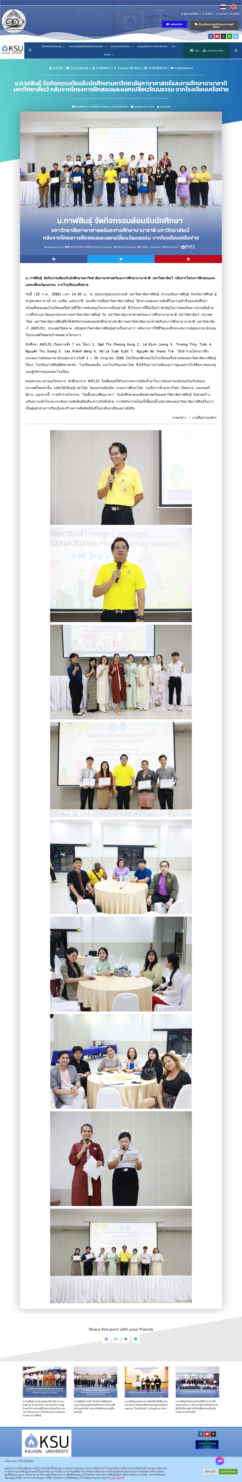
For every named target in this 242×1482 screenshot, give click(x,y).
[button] (174, 24)
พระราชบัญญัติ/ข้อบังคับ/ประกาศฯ (86, 46)
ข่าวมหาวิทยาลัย (119, 107)
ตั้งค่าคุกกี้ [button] (210, 1471)
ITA (173, 46)
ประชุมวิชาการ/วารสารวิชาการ (152, 46)
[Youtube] (217, 36)
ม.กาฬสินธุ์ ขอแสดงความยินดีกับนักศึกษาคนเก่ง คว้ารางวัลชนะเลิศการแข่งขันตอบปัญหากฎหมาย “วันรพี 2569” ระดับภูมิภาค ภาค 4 (146, 1405)
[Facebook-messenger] (235, 36)
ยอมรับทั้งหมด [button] (228, 1471)
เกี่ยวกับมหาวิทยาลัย (51, 46)
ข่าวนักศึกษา (81, 107)
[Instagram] (223, 36)
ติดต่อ (107, 54)
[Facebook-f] (211, 36)
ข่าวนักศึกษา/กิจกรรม (99, 107)
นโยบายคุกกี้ (116, 1478)
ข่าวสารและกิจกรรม (120, 46)
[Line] (229, 36)
